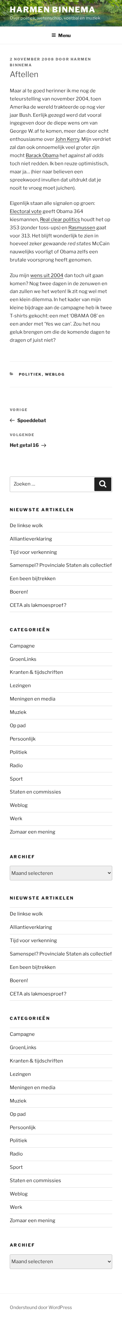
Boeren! (19, 592)
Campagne (22, 646)
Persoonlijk (22, 739)
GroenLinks (23, 659)
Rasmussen (81, 228)
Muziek (18, 712)
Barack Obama (42, 155)
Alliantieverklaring (31, 539)
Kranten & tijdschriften (36, 672)
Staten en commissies (35, 792)
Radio (16, 765)
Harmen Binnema (53, 9)
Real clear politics (60, 219)
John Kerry (67, 139)
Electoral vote (26, 211)
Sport (16, 779)
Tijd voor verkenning (33, 552)
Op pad (18, 725)
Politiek (30, 374)
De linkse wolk (26, 525)
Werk (16, 819)
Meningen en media (32, 699)
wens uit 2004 (46, 275)
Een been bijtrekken (33, 578)
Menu (64, 35)
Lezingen (20, 685)
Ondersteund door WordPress (41, 1307)
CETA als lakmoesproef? (38, 605)
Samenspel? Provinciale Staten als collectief (61, 565)
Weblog (55, 374)
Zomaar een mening (32, 832)
